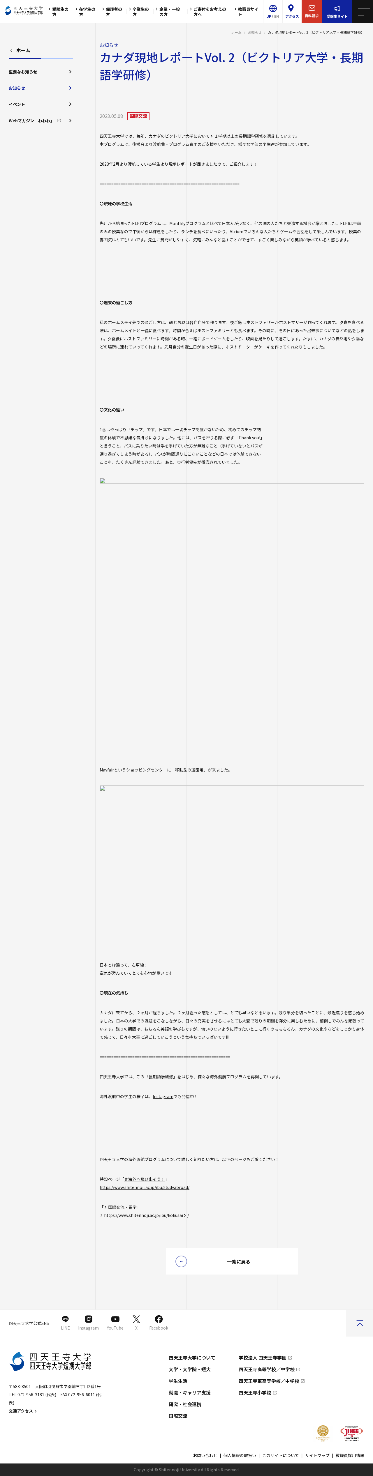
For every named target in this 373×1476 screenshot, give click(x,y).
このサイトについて (280, 1455)
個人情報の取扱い (240, 1455)
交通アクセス (21, 1411)
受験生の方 (60, 11)
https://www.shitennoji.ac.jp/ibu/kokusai (143, 1215)
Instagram (163, 1096)
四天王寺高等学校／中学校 (267, 1369)
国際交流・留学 (122, 1207)
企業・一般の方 (169, 11)
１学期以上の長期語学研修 (238, 136)
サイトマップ (317, 1455)
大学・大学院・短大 (190, 1369)
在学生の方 (87, 11)
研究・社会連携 (185, 1404)
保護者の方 (114, 11)
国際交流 (178, 1415)
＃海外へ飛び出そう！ (144, 1179)
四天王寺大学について (192, 1357)
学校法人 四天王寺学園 (262, 1357)
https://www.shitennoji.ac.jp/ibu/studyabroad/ (144, 1187)
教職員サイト (248, 11)
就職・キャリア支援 (190, 1392)
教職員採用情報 (350, 1455)
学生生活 (178, 1380)
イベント (17, 104)
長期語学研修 (161, 1076)
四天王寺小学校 (255, 1392)
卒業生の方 (141, 11)
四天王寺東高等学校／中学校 (269, 1380)
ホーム (236, 32)
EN (276, 16)
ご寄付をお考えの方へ (209, 11)
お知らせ (255, 32)
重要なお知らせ (23, 72)
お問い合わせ (205, 1455)
